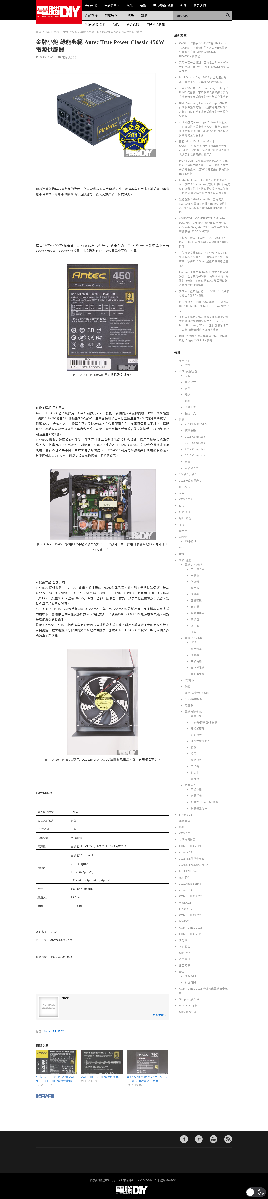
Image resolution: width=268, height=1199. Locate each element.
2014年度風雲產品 (196, 424)
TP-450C (58, 1031)
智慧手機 (196, 795)
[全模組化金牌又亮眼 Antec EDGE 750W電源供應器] (147, 1062)
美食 (188, 375)
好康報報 (184, 512)
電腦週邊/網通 (193, 711)
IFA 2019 (185, 486)
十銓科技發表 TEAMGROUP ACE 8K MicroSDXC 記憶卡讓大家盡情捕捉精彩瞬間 (203, 242)
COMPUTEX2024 (190, 915)
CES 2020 (185, 499)
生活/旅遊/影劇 (163, 5)
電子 (182, 547)
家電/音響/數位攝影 (197, 692)
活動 (182, 419)
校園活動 (190, 430)
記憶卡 (195, 772)
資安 (182, 524)
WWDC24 (185, 921)
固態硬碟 (196, 600)
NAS (194, 642)
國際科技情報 (155, 24)
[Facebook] (184, 1139)
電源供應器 (69, 57)
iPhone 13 (185, 852)
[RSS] (228, 1139)
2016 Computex (195, 442)
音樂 (188, 388)
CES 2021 (185, 833)
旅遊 (188, 394)
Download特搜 (188, 1005)
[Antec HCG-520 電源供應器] (102, 1062)
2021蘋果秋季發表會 (191, 858)
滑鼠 (193, 753)
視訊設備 (196, 734)
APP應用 (185, 537)
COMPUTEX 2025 (190, 927)
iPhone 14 (185, 890)
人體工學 (190, 407)
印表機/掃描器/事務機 (204, 722)
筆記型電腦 (198, 673)
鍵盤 (193, 747)
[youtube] (213, 1139)
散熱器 (195, 619)
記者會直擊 (192, 468)
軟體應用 (184, 959)
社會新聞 (190, 982)
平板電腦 (196, 661)
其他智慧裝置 (187, 839)
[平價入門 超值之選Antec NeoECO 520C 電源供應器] (56, 1062)
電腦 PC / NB (193, 638)
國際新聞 (190, 976)
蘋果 (130, 5)
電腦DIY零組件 (194, 564)
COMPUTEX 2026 (190, 934)
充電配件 (184, 877)
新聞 (183, 5)
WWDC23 (185, 902)
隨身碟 (195, 778)
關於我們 (200, 5)
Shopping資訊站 (189, 999)
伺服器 (195, 655)
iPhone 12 (185, 814)
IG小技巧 (190, 541)
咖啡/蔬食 (185, 518)
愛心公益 (190, 382)
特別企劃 (184, 360)
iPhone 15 (185, 908)
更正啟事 (184, 946)
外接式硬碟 (198, 728)
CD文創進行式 (188, 1011)
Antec (47, 1031)
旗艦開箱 (184, 820)
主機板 (195, 575)
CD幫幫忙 (185, 952)
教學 (188, 365)
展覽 (188, 461)
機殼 (193, 631)
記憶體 (195, 581)
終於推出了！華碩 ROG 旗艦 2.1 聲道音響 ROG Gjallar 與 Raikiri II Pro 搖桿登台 (204, 306)
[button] (256, 1192)
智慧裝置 (110, 5)
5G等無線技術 (193, 699)
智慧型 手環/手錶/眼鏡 (204, 802)
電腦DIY (59, 12)
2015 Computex (195, 436)
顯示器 (183, 530)
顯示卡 (195, 587)
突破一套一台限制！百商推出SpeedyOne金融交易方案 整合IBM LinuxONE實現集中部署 (204, 67)
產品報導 (91, 5)
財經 (182, 554)
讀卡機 (195, 766)
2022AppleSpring (190, 883)
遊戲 (143, 5)
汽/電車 (189, 680)
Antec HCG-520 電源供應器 (100, 1077)
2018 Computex (195, 455)
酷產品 (189, 705)
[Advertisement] (102, 219)
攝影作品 (190, 413)
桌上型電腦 (198, 667)
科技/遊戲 (185, 560)
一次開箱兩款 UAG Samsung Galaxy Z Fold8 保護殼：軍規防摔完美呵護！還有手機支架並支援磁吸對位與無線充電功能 (203, 92)
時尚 (182, 505)
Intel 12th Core (189, 871)
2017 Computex (195, 449)
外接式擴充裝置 (200, 741)
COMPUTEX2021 (190, 846)
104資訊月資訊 (188, 474)
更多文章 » (159, 1015)
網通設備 (196, 760)
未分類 (183, 940)
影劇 (188, 400)
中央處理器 (198, 569)
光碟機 (195, 606)
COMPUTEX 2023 (190, 896)
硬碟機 (195, 594)
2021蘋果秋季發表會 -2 (193, 864)
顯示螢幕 (196, 648)
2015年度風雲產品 (190, 480)
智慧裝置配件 (199, 808)
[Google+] (199, 1139)
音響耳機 (196, 716)
